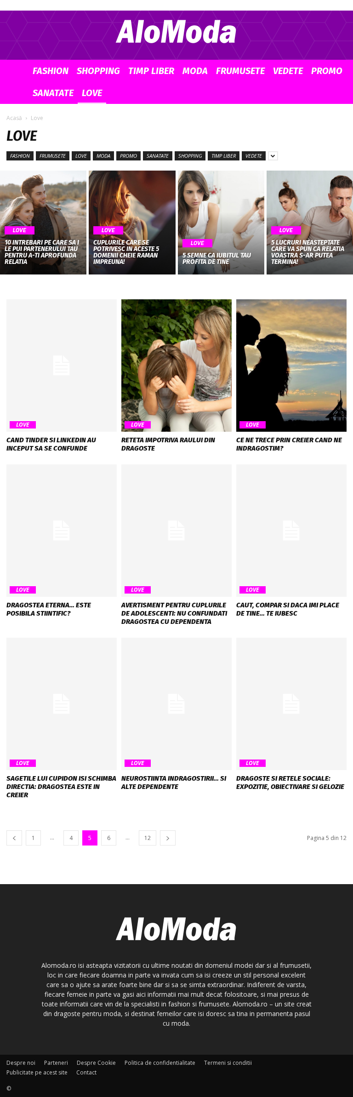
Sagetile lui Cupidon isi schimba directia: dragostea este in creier (61, 786)
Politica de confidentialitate (160, 1063)
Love (92, 92)
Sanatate (53, 92)
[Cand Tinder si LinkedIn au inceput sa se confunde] (61, 365)
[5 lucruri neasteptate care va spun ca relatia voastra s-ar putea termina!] (310, 222)
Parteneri (56, 1063)
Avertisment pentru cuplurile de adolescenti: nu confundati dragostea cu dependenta (174, 613)
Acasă (14, 118)
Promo (326, 70)
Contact (86, 1072)
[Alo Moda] (176, 30)
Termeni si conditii (228, 1063)
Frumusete (240, 70)
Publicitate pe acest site (37, 1072)
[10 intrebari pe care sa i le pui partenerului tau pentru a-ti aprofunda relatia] (43, 222)
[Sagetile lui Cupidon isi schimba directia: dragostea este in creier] (61, 704)
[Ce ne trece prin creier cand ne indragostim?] (291, 365)
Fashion (50, 70)
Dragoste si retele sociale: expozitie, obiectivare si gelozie (290, 782)
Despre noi (20, 1063)
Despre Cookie (96, 1063)
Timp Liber (151, 70)
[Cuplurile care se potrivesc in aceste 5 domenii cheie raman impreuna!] (132, 222)
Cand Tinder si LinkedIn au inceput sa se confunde (51, 444)
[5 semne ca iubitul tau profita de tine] (221, 222)
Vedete (288, 70)
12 (147, 838)
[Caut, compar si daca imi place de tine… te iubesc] (291, 530)
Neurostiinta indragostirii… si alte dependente (173, 782)
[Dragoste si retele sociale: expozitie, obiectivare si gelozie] (291, 704)
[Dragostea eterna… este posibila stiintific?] (61, 530)
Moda (195, 70)
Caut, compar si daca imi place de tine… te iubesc (287, 609)
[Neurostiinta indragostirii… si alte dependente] (176, 704)
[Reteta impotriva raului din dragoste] (176, 365)
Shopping (98, 70)
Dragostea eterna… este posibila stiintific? (48, 609)
